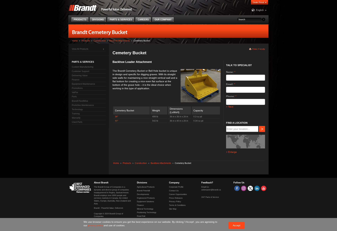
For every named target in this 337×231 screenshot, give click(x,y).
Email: (229, 84)
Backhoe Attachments (119, 41)
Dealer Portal (258, 2)
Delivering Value (80, 75)
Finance (76, 80)
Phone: (230, 96)
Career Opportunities (178, 194)
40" (116, 121)
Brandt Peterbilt (143, 191)
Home (75, 41)
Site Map (172, 209)
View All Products (80, 49)
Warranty (76, 118)
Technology (77, 109)
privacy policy (96, 225)
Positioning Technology (146, 212)
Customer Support (80, 71)
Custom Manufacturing (82, 67)
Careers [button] (143, 19)
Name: (230, 72)
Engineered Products (146, 198)
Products (85, 41)
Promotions (77, 88)
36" (116, 116)
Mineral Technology (145, 209)
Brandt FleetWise (80, 101)
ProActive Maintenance (83, 105)
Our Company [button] (163, 19)
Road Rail (141, 216)
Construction (100, 41)
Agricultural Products (146, 187)
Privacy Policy (175, 201)
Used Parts (77, 122)
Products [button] (80, 19)
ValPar (75, 92)
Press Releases (176, 198)
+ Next (229, 106)
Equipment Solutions (145, 201)
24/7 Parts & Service (210, 197)
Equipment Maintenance (83, 84)
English (260, 10)
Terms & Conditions (177, 205)
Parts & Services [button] (121, 19)
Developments (143, 194)
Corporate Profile (176, 187)
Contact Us (174, 191)
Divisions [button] (98, 19)
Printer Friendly (258, 49)
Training (76, 113)
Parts (74, 96)
